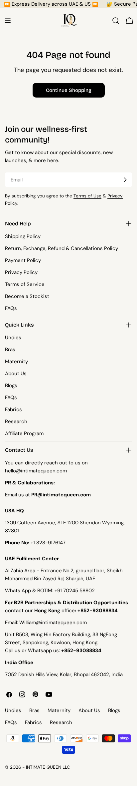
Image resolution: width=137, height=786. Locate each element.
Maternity (16, 361)
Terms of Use (87, 196)
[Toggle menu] (7, 20)
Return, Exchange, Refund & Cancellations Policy (61, 248)
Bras (10, 349)
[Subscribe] (125, 179)
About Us (16, 373)
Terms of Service (25, 284)
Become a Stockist (27, 296)
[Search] (115, 20)
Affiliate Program (24, 433)
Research (16, 421)
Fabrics (13, 409)
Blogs (11, 385)
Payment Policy (23, 260)
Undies (13, 337)
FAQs (11, 308)
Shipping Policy (23, 236)
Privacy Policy (21, 272)
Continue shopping (68, 90)
